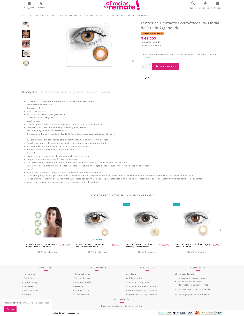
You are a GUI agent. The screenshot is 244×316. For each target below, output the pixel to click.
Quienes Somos (82, 274)
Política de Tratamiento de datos (141, 286)
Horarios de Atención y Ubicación (141, 290)
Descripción (29, 92)
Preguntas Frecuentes (83, 92)
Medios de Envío (83, 282)
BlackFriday (29, 278)
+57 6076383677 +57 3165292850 (194, 289)
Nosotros (105, 306)
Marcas (27, 294)
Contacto (129, 306)
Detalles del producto (53, 92)
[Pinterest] (149, 78)
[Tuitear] (146, 78)
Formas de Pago (82, 278)
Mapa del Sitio (82, 294)
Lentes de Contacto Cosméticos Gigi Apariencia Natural (191, 245)
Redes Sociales (31, 290)
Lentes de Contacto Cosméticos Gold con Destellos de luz (89, 245)
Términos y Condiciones (137, 282)
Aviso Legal (130, 274)
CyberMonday (30, 282)
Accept (10, 309)
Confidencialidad (133, 278)
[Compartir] (142, 78)
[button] (29, 5)
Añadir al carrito (168, 66)
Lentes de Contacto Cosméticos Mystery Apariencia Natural (139, 245)
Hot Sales (28, 286)
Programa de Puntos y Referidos (141, 294)
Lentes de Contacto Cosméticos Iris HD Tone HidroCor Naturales (41, 245)
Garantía (79, 286)
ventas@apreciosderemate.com (194, 294)
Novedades (29, 274)
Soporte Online (82, 290)
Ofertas (138, 306)
